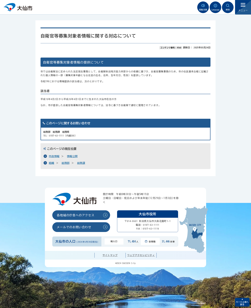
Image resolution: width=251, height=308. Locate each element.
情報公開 (72, 156)
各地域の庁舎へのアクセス (75, 215)
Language (215, 10)
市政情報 (54, 156)
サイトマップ (110, 255)
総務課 (81, 163)
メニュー (243, 10)
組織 (51, 163)
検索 (228, 10)
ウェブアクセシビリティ (141, 255)
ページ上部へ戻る (242, 303)
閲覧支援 (203, 10)
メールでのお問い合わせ (74, 227)
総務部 (66, 163)
